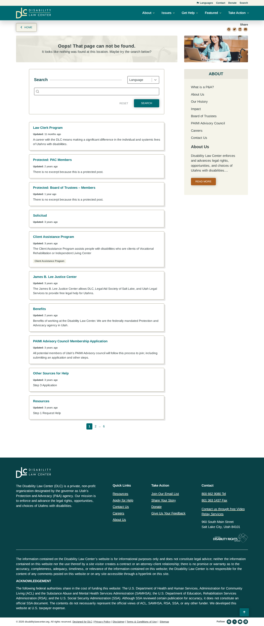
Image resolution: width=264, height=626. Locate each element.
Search (146, 103)
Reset (123, 103)
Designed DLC (82, 621)
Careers (197, 130)
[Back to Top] (244, 612)
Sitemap (164, 621)
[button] (229, 29)
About (146, 13)
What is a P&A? (202, 87)
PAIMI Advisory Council (208, 123)
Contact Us (199, 138)
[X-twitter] (234, 621)
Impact (196, 109)
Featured (211, 13)
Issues (166, 13)
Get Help (188, 13)
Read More (203, 181)
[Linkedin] (245, 621)
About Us (197, 94)
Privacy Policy (102, 621)
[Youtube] (240, 621)
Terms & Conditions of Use (142, 621)
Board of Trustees (204, 116)
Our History (199, 101)
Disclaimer (118, 621)
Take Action (237, 13)
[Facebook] (229, 621)
